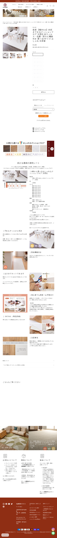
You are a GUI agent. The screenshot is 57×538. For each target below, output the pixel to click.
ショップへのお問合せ (35, 519)
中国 (15, 22)
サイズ (34, 51)
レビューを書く (43, 116)
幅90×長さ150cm (38, 58)
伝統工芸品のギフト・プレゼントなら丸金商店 (17, 532)
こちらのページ (11, 479)
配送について (6, 360)
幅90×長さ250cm (38, 65)
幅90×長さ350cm (38, 73)
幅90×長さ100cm (38, 54)
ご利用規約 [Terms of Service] (48, 509)
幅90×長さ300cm (38, 69)
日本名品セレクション (35, 512)
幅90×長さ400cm (38, 77)
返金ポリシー (47, 491)
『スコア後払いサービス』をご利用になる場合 (14, 365)
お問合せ (35, 6)
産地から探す (40, 4)
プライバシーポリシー (48, 506)
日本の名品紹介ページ (35, 514)
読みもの (20, 6)
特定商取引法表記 (47, 512)
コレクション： (9, 22)
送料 (36, 47)
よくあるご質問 (33, 517)
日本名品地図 (33, 510)
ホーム (14, 4)
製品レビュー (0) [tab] (38, 105)
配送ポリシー (29, 481)
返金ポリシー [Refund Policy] (48, 518)
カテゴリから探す (30, 4)
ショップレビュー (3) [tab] (49, 105)
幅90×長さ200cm (38, 62)
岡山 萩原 (34, 27)
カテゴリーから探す (34, 507)
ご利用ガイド (28, 6)
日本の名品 (21, 4)
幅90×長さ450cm (38, 81)
